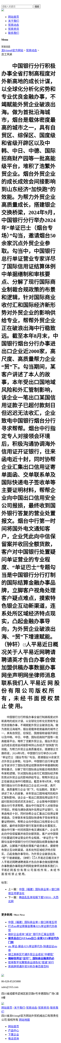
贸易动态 (13, 24)
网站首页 (13, 16)
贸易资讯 (13, 29)
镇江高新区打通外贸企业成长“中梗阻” (31, 954)
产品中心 (13, 1030)
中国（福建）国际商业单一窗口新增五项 (32, 922)
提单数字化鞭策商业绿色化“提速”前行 (31, 962)
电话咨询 (13, 1038)
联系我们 (13, 33)
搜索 (37, 6)
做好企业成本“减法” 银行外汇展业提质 (31, 934)
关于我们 (13, 20)
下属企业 (13, 1034)
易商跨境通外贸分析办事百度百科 (28, 966)
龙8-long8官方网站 (12, 50)
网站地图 (24, 1019)
